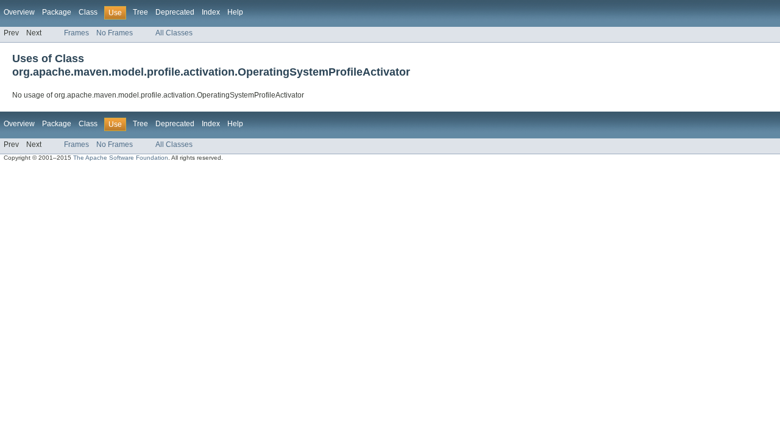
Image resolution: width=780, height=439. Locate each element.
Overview (19, 12)
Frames (76, 33)
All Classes (174, 33)
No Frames (114, 33)
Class (88, 12)
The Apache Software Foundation (120, 157)
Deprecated (174, 12)
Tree (140, 12)
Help (235, 12)
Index (211, 12)
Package (56, 12)
